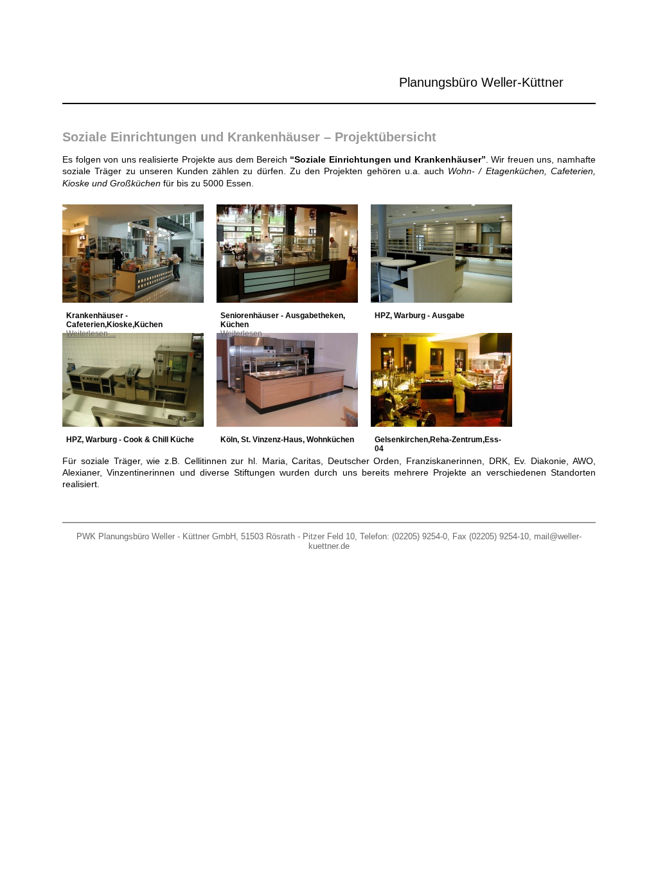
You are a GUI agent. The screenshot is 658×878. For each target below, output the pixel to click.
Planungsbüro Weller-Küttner (481, 82)
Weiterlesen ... (91, 333)
